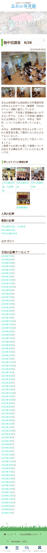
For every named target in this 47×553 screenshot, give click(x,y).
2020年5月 (6, 478)
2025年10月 (7, 287)
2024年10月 (7, 328)
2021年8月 (6, 437)
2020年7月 (6, 471)
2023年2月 (6, 389)
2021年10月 (7, 434)
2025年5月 (6, 304)
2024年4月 (6, 348)
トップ (10, 534)
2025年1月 (6, 317)
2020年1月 (6, 492)
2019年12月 (7, 495)
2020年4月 (6, 482)
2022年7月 (6, 410)
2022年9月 (6, 403)
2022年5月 (6, 417)
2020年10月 (7, 465)
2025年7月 (6, 297)
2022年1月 (6, 427)
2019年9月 (6, 506)
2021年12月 (7, 430)
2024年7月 (6, 338)
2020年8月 (6, 468)
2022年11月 (7, 396)
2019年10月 (7, 502)
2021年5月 (6, 447)
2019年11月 (6, 499)
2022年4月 (6, 420)
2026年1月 (6, 276)
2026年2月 (6, 273)
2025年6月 (6, 300)
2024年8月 (6, 334)
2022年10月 (7, 399)
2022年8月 (6, 406)
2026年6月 (6, 259)
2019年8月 (6, 509)
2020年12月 (7, 461)
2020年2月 (6, 489)
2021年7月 (6, 441)
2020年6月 (6, 475)
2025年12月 (7, 280)
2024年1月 (6, 358)
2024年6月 (6, 341)
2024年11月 (7, 324)
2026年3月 (6, 269)
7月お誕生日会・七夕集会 (8, 186)
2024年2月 (6, 355)
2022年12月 (7, 393)
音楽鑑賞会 (22, 207)
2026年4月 (6, 266)
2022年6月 (6, 413)
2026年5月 (6, 263)
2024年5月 (6, 345)
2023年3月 (6, 386)
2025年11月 (7, 283)
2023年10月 (7, 365)
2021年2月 (6, 458)
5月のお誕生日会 (9, 233)
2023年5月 (6, 379)
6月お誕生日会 (8, 230)
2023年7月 (6, 372)
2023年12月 (7, 362)
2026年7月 (6, 256)
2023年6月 (6, 376)
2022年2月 (6, 423)
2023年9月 (6, 369)
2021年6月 (6, 444)
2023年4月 (6, 382)
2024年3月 (6, 352)
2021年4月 (6, 451)
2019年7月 (6, 513)
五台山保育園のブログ (29, 534)
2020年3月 (6, 485)
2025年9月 (6, 290)
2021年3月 (6, 454)
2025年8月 (6, 293)
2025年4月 (6, 307)
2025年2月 (6, 314)
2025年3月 (6, 311)
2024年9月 (6, 331)
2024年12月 (7, 321)
